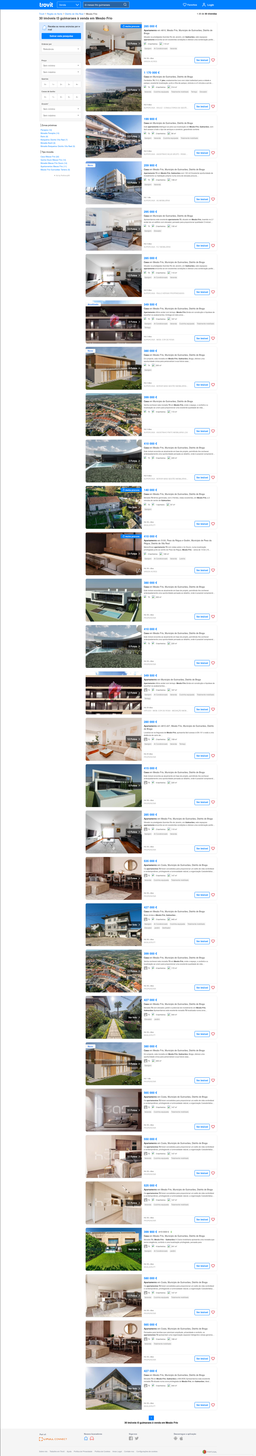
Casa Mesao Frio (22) (50, 156)
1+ (53, 84)
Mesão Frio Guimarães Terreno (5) (55, 169)
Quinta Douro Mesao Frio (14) (53, 159)
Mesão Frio (91, 13)
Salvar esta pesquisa (61, 36)
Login (210, 5)
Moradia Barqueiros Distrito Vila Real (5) (58, 146)
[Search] (125, 5)
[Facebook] (131, 1439)
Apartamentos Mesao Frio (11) (54, 166)
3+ (69, 84)
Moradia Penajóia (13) (50, 133)
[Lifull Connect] (53, 1440)
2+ (61, 84)
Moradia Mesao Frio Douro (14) (54, 163)
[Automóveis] (92, 1439)
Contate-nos (129, 1451)
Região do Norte (54, 13)
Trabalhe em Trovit (57, 1451)
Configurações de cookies (146, 1451)
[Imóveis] (86, 1439)
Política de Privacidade (83, 1451)
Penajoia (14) (46, 129)
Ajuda (69, 1451)
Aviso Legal (117, 1451)
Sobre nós (43, 1451)
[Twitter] (137, 1439)
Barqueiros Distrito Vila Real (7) (54, 139)
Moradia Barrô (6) (48, 142)
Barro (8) (44, 136)
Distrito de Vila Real (74, 13)
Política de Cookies (102, 1451)
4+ (77, 84)
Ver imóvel (202, 60)
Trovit (41, 13)
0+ (45, 84)
